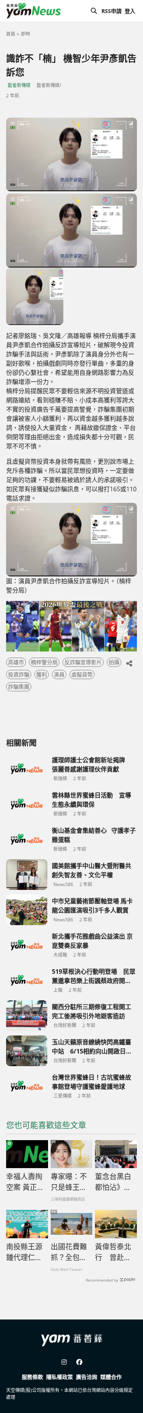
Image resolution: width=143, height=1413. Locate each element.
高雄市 (16, 662)
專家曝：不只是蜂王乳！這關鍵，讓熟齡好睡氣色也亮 (69, 1182)
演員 (59, 674)
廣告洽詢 (86, 1376)
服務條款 (32, 1376)
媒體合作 (111, 1376)
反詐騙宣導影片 (83, 662)
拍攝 (114, 662)
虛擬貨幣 (82, 674)
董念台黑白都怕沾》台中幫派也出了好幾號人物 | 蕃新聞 (113, 1182)
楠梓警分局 (44, 662)
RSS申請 (111, 11)
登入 (130, 11)
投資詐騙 (18, 674)
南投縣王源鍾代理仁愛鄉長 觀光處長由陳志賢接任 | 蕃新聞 (24, 1252)
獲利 (41, 674)
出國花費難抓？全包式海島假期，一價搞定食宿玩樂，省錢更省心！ (69, 1252)
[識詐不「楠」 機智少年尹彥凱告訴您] (71, 154)
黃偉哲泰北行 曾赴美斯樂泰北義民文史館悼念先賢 (113, 1252)
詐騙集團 (18, 686)
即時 (25, 34)
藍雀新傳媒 (19, 85)
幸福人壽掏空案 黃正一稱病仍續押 (25, 1182)
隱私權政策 (59, 1376)
